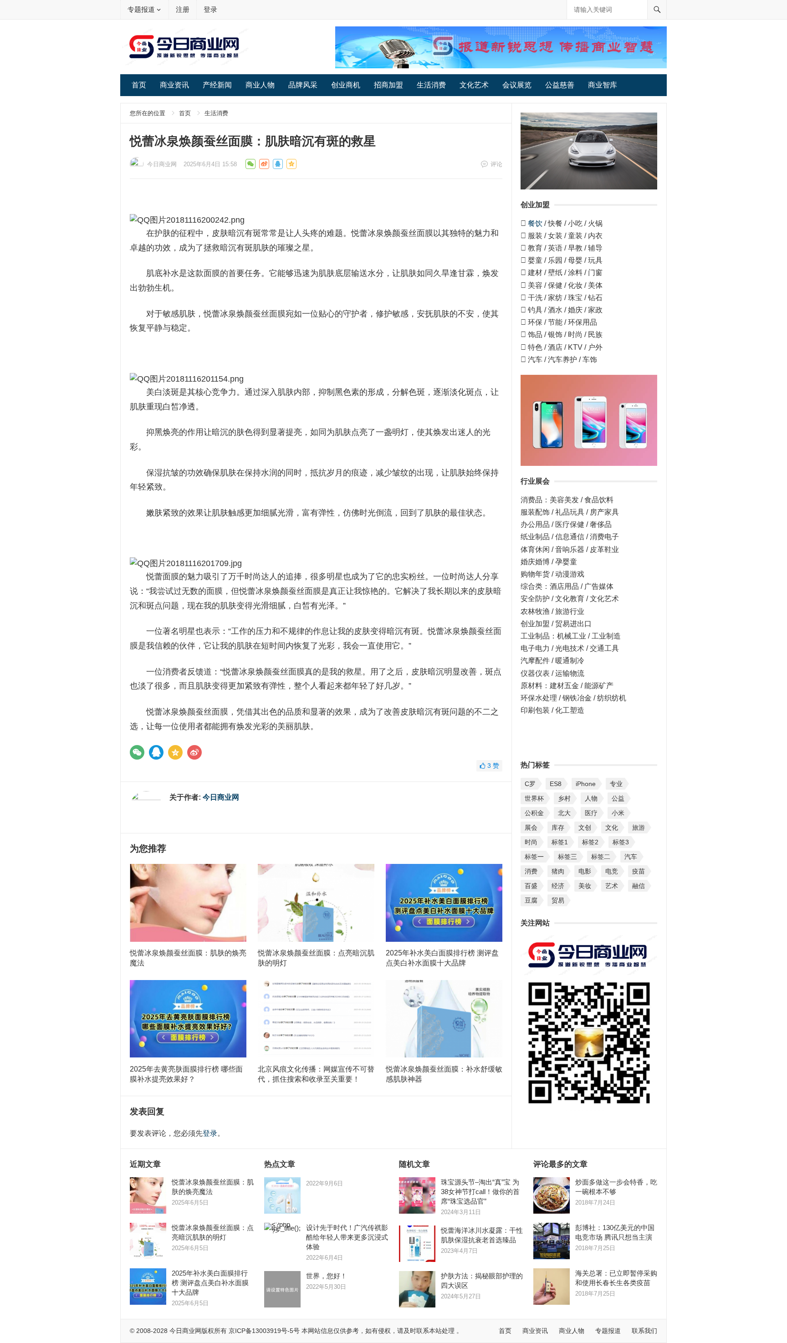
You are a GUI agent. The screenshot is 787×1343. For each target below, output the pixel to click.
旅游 (638, 827)
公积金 (534, 813)
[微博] (194, 752)
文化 (611, 827)
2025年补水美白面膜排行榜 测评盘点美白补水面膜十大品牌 (210, 1282)
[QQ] (156, 752)
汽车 (630, 856)
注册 (182, 9)
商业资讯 (174, 85)
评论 (496, 164)
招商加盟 (388, 85)
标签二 (600, 856)
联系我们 (644, 1330)
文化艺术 (474, 85)
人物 (591, 798)
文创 (584, 827)
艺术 (611, 885)
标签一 (534, 856)
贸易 (558, 900)
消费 (531, 871)
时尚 (531, 842)
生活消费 (431, 85)
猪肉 (558, 871)
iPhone (586, 783)
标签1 (560, 842)
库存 (558, 827)
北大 (564, 813)
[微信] (137, 752)
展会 (531, 827)
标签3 (621, 842)
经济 (558, 885)
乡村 (564, 798)
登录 (210, 9)
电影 (584, 871)
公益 (618, 798)
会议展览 (516, 85)
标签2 (590, 842)
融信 (638, 885)
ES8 (556, 783)
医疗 (591, 813)
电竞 (611, 871)
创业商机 (345, 85)
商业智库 (602, 85)
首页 (139, 85)
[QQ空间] (175, 752)
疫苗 (638, 871)
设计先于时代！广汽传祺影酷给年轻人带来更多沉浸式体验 (347, 1237)
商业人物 (260, 85)
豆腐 (531, 900)
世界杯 (534, 798)
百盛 (531, 885)
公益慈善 (559, 85)
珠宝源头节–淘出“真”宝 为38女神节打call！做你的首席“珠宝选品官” (480, 1191)
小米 (618, 813)
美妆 (584, 885)
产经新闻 (217, 85)
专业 (616, 783)
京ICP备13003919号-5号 (264, 1330)
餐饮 (535, 223)
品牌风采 (302, 85)
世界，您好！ (326, 1276)
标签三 (567, 856)
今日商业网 (162, 164)
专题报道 (141, 9)
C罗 (530, 783)
